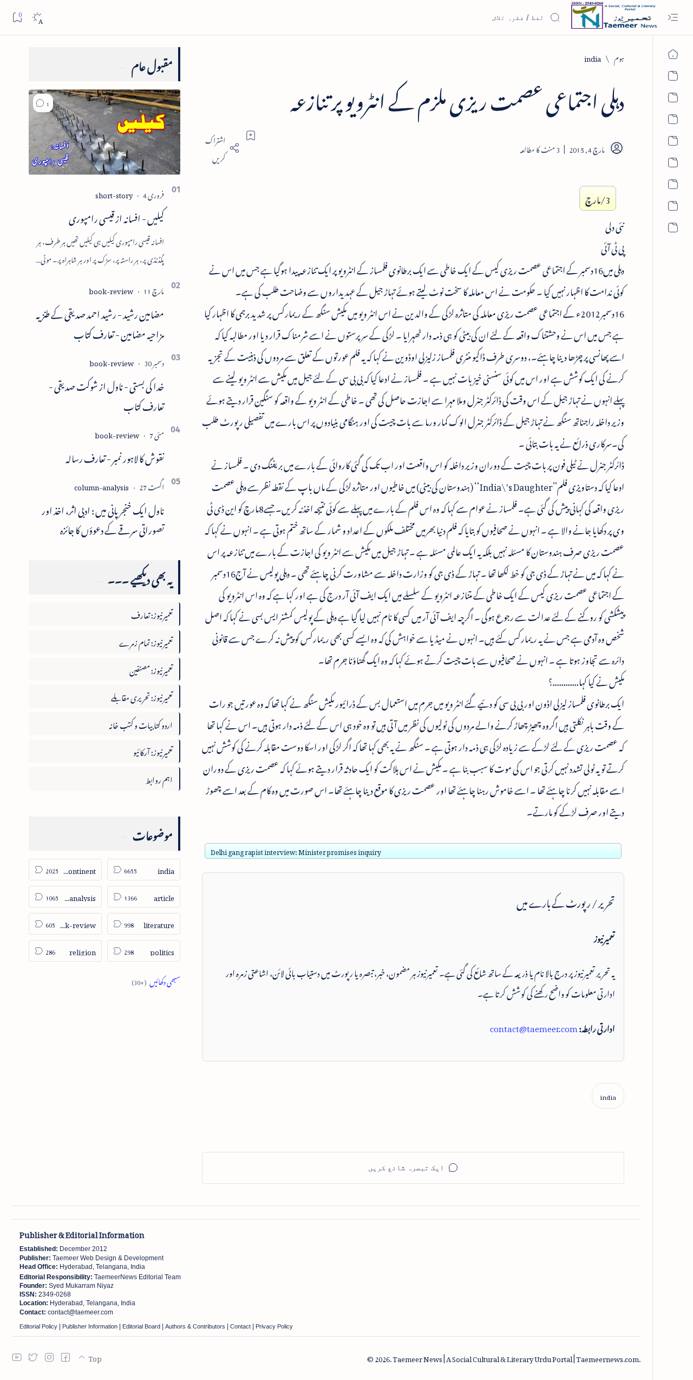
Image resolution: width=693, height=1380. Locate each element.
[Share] (221, 148)
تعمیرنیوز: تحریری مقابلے (142, 695)
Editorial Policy (38, 1326)
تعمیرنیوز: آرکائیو (153, 750)
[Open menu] (672, 17)
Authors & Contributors (195, 1326)
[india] (608, 1096)
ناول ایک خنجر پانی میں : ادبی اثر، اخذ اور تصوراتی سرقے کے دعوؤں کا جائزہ (103, 518)
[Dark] (37, 17)
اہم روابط (159, 778)
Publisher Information (89, 1326)
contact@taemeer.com (534, 1026)
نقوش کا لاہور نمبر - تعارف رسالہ (115, 456)
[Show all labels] (156, 980)
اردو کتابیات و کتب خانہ (141, 723)
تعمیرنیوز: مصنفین (151, 668)
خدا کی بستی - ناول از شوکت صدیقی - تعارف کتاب (106, 394)
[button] (43, 103)
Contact (240, 1326)
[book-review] (111, 289)
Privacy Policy (274, 1326)
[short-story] (114, 194)
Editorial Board (141, 1326)
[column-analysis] (101, 486)
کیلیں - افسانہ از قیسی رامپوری (116, 216)
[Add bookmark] (250, 135)
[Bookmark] (17, 17)
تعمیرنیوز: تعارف (152, 613)
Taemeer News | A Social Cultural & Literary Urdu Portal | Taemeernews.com (516, 1357)
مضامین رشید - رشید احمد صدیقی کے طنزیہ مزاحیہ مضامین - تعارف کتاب (100, 322)
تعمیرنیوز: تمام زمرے (146, 641)
